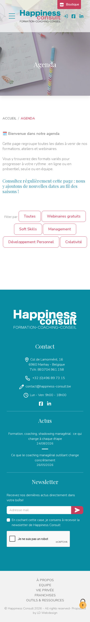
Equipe (45, 585)
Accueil (9, 118)
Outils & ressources (45, 600)
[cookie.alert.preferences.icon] (82, 604)
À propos (45, 580)
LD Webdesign (47, 613)
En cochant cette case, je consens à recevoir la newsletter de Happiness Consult (46, 522)
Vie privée (45, 590)
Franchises (45, 595)
